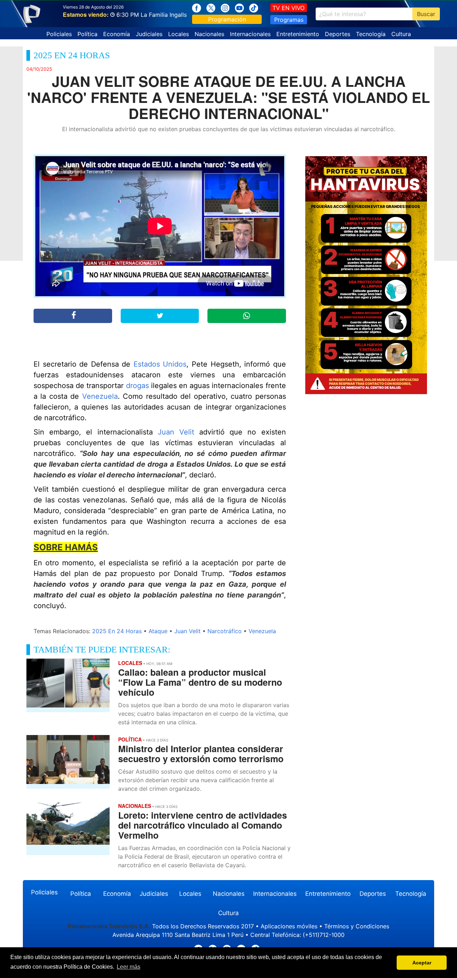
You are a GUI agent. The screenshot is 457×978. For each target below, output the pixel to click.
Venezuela (100, 396)
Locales (178, 34)
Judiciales (149, 34)
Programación (227, 19)
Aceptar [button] (421, 962)
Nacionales (209, 34)
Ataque (158, 631)
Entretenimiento (297, 34)
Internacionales (250, 34)
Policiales (59, 34)
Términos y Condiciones (356, 926)
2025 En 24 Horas (117, 631)
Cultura (401, 34)
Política (87, 34)
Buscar (426, 14)
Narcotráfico (224, 631)
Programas (288, 19)
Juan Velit (176, 432)
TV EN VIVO (288, 7)
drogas (137, 385)
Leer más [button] (128, 967)
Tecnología (371, 34)
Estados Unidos (160, 364)
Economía (116, 34)
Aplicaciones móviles (289, 926)
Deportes (337, 34)
